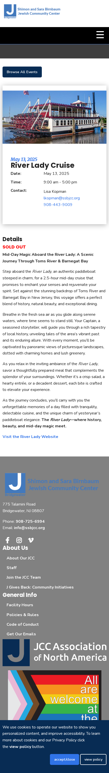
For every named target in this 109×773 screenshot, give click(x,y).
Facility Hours (20, 605)
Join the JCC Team (24, 577)
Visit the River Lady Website (30, 437)
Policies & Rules (23, 615)
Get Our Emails (21, 634)
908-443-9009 (58, 204)
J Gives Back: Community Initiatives (40, 587)
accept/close (64, 759)
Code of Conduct (23, 624)
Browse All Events (22, 71)
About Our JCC (21, 558)
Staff (11, 568)
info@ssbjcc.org (29, 528)
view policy (93, 759)
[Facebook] (7, 540)
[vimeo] (31, 540)
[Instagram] (19, 540)
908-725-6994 (30, 521)
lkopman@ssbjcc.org (62, 198)
